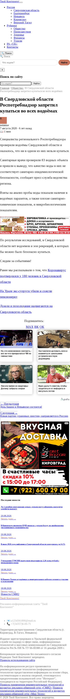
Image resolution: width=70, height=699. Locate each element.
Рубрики (12, 25)
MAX (29, 327)
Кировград (20, 19)
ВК (36, 327)
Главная (4, 88)
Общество (19, 28)
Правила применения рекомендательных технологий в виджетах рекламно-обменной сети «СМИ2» (32, 686)
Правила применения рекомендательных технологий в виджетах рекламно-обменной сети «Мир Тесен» (32, 690)
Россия (11, 7)
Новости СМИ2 (10, 594)
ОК (42, 327)
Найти (64, 62)
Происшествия (22, 31)
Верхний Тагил (23, 22)
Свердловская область (26, 10)
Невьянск (19, 16)
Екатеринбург (22, 13)
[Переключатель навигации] (21, 2)
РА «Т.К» (12, 43)
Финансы (19, 37)
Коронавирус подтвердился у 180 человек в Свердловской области (33, 276)
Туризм (18, 40)
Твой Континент (10, 1)
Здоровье (19, 34)
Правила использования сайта (17, 660)
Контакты (12, 47)
